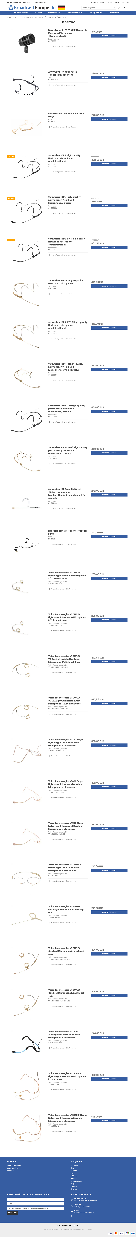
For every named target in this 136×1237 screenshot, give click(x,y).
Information (119, 2)
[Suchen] (114, 7)
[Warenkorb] (124, 7)
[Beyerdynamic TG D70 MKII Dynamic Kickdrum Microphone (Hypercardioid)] (26, 48)
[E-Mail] (35, 1204)
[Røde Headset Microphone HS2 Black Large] (26, 549)
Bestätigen (12, 1213)
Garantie (74, 1178)
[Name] (35, 1199)
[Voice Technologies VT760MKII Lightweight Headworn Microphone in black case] (26, 1092)
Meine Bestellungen (14, 1165)
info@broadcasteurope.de (84, 1212)
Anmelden (10, 1171)
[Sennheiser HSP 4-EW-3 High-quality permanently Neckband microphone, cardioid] (26, 466)
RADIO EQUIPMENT (75, 13)
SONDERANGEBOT (21, 13)
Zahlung (73, 1176)
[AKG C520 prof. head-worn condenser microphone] (26, 90)
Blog (127, 2)
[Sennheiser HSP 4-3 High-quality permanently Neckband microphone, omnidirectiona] (26, 382)
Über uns (109, 2)
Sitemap (74, 1189)
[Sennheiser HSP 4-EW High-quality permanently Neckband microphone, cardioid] (26, 424)
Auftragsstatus (76, 1181)
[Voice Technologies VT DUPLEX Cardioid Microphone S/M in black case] (26, 966)
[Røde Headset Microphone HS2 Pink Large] (26, 132)
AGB (72, 1173)
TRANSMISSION (54, 13)
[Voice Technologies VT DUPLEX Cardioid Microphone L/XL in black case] (26, 1008)
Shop (102, 2)
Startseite (94, 2)
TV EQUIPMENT (96, 13)
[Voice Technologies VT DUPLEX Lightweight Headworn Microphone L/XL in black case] (26, 632)
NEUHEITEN (38, 13)
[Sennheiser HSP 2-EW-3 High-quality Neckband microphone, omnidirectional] (26, 340)
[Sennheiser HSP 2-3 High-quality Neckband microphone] (26, 299)
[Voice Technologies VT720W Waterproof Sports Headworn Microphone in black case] (26, 1050)
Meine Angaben (12, 1168)
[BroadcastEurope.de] (37, 7)
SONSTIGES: (114, 13)
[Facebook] (72, 1217)
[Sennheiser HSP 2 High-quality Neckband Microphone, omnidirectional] (26, 173)
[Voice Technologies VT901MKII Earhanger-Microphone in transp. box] (26, 925)
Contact (74, 1186)
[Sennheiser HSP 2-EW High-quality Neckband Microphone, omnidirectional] (26, 257)
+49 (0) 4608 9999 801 (82, 1207)
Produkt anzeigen (109, 36)
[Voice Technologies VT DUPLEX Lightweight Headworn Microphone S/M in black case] (26, 591)
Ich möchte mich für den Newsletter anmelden (29, 1208)
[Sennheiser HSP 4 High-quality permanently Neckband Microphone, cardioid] (26, 215)
